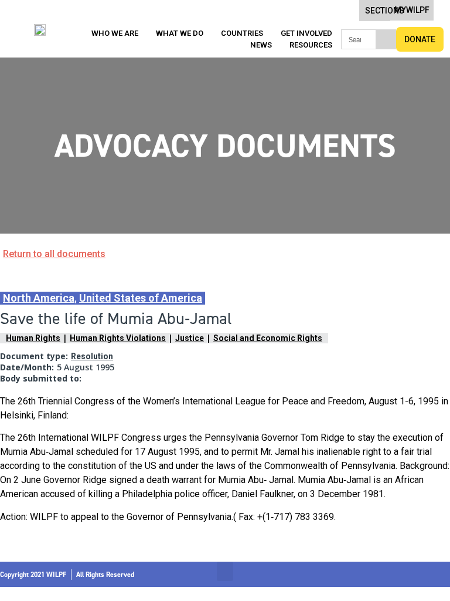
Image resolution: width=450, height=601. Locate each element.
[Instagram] (421, 574)
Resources (310, 44)
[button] (225, 571)
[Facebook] (379, 574)
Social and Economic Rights (267, 338)
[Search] (386, 39)
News (261, 44)
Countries (242, 33)
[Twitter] (400, 574)
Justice (189, 338)
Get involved (306, 33)
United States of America (140, 298)
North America (38, 298)
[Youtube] (442, 574)
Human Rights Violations (118, 338)
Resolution (92, 356)
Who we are (114, 33)
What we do (179, 33)
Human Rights (33, 338)
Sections (384, 10)
